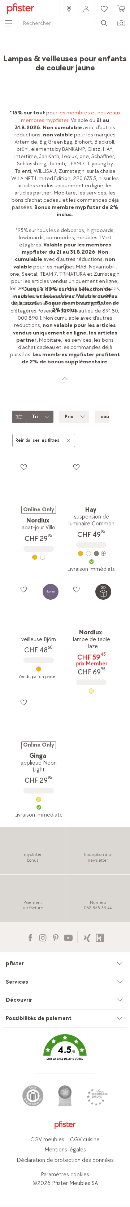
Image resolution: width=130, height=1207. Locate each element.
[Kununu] (100, 937)
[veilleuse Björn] (38, 669)
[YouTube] (68, 937)
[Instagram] (42, 937)
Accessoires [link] (75, 49)
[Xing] (87, 937)
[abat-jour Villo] (38, 557)
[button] (65, 1053)
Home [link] (23, 49)
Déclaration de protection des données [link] (65, 1160)
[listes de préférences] (23, 467)
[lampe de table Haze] (91, 691)
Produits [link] (46, 49)
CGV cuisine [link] (85, 1139)
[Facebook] (30, 937)
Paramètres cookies (65, 1174)
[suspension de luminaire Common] (91, 553)
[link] (68, 8)
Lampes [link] (104, 49)
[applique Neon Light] (38, 799)
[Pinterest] (55, 937)
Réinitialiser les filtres (38, 440)
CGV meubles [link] (47, 1139)
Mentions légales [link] (65, 1149)
